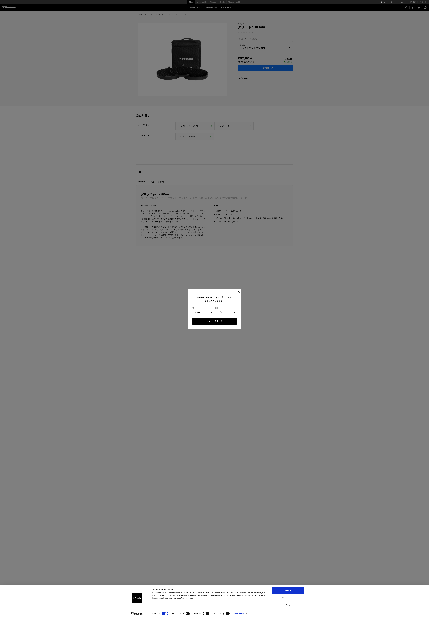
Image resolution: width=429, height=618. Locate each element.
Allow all (288, 590)
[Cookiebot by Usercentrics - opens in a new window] (137, 613)
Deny (288, 605)
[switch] (186, 613)
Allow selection (288, 598)
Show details (239, 614)
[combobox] (203, 312)
